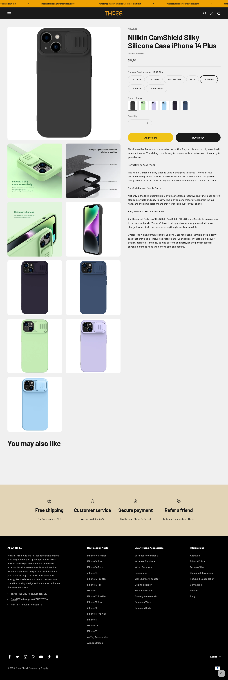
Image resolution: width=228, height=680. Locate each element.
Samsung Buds (143, 607)
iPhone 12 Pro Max (96, 596)
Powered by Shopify (38, 668)
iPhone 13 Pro (94, 584)
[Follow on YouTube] (41, 657)
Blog (192, 596)
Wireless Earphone (145, 561)
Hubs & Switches (144, 590)
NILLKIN (132, 28)
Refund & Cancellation (202, 578)
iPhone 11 (92, 619)
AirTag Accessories (97, 637)
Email (14, 599)
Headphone (141, 572)
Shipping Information (201, 572)
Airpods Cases (95, 642)
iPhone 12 (92, 607)
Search (194, 590)
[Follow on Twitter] (17, 657)
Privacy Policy (197, 561)
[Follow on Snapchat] (57, 657)
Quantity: (133, 116)
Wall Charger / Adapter (147, 578)
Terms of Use (197, 567)
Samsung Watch (143, 601)
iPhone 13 (92, 590)
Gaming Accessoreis (146, 596)
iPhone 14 (92, 572)
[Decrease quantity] (132, 123)
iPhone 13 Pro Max (96, 578)
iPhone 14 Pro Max (96, 555)
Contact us (196, 584)
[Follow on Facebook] (9, 657)
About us (195, 555)
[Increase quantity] (147, 123)
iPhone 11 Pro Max (96, 613)
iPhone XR (92, 625)
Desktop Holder (143, 584)
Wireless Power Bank (146, 555)
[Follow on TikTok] (49, 657)
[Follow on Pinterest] (33, 657)
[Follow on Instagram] (25, 657)
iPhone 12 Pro (94, 601)
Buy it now (198, 137)
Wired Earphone (143, 567)
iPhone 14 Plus (95, 567)
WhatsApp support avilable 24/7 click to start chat (113, 4)
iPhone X (92, 631)
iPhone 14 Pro (94, 561)
